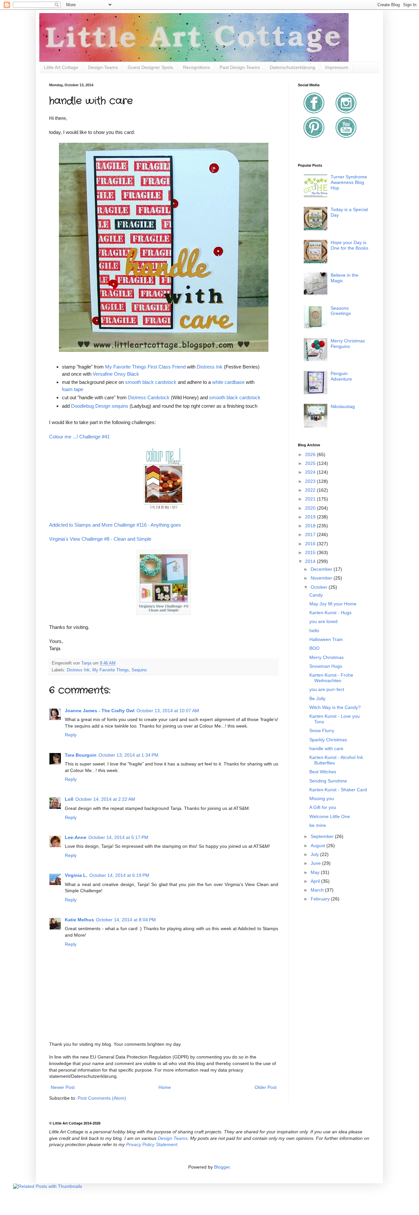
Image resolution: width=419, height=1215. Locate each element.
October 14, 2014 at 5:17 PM (118, 837)
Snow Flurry (321, 730)
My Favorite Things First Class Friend (145, 366)
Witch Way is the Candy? (335, 707)
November (322, 578)
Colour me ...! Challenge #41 (79, 436)
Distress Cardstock (149, 397)
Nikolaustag (343, 406)
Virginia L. (76, 875)
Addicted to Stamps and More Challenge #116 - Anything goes (115, 525)
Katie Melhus (79, 919)
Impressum (336, 67)
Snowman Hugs (325, 666)
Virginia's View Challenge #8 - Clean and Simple (100, 539)
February (321, 898)
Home (164, 1087)
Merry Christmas (326, 657)
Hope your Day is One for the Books (349, 245)
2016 (311, 543)
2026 (311, 454)
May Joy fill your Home (332, 603)
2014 (311, 561)
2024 (311, 472)
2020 (311, 508)
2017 (311, 534)
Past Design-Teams (240, 67)
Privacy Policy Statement (151, 1144)
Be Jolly (317, 698)
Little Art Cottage (61, 67)
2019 (311, 516)
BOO (314, 648)
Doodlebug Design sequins (99, 406)
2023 (311, 481)
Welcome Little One (329, 816)
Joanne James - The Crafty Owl (100, 710)
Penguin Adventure (341, 376)
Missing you (321, 798)
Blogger (222, 1167)
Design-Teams (103, 67)
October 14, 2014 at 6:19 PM (119, 875)
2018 (311, 525)
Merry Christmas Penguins (348, 343)
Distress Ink (210, 366)
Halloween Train (326, 639)
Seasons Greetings (341, 310)
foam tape (72, 389)
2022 (311, 490)
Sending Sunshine (328, 780)
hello (314, 630)
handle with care (326, 748)
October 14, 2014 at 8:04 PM (126, 919)
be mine (317, 825)
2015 (311, 552)
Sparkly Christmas (328, 739)
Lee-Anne (75, 837)
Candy (316, 595)
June (316, 863)
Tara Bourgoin (81, 755)
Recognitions (196, 67)
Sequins (139, 670)
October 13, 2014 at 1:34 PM (128, 755)
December (322, 569)
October (320, 587)
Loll (69, 799)
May (316, 872)
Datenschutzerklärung (292, 67)
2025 (311, 463)
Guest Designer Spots (150, 67)
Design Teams (173, 1138)
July (315, 854)
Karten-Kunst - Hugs (330, 612)
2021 (311, 498)
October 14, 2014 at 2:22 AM (105, 799)
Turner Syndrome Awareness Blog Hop (349, 182)
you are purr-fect (326, 689)
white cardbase (228, 382)
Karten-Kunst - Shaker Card (338, 789)
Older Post (266, 1087)
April (316, 881)
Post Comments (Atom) (102, 1098)
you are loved (323, 621)
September (323, 836)
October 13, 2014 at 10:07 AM (168, 710)
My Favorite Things (110, 670)
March (318, 890)
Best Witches (322, 771)
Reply (71, 734)
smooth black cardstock (150, 382)
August (318, 845)
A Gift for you (322, 807)
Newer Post (63, 1087)
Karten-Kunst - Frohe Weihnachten (331, 677)
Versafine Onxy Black (116, 374)
